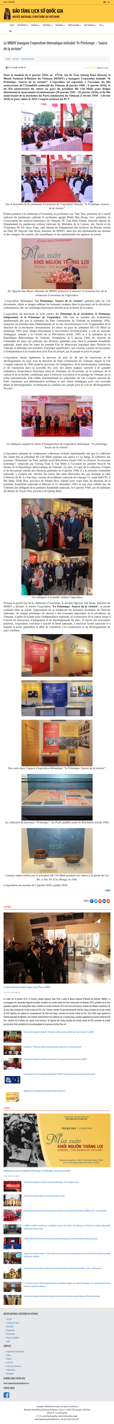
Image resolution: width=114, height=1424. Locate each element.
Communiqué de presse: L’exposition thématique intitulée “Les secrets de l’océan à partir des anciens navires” (60, 1074)
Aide (100, 25)
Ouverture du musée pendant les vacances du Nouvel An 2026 (44, 1196)
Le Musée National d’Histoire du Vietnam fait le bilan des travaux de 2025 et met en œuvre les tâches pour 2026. (61, 1239)
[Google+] (100, 901)
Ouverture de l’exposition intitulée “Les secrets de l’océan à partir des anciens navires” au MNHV (55, 1059)
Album (9, 1359)
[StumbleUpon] (108, 901)
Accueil (12, 25)
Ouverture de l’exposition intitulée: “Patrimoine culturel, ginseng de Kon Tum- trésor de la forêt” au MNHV (59, 1032)
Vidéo (9, 1355)
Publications (11, 1370)
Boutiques (10, 1374)
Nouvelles (34, 25)
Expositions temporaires (15, 1351)
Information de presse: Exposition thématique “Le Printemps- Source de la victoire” (37, 1171)
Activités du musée (28, 59)
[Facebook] (92, 901)
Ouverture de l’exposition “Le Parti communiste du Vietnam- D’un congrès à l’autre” (51, 1182)
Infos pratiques (89, 25)
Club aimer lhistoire (14, 1366)
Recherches (60, 25)
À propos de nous (13, 1323)
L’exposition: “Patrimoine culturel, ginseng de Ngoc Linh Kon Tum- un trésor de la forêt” (53, 1047)
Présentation (22, 25)
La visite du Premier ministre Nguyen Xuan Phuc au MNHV (27, 987)
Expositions (47, 25)
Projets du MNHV (73, 25)
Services (10, 1362)
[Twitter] (96, 901)
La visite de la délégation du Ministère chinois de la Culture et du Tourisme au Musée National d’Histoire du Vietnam (62, 1296)
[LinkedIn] (104, 901)
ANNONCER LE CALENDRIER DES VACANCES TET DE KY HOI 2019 (44, 1091)
